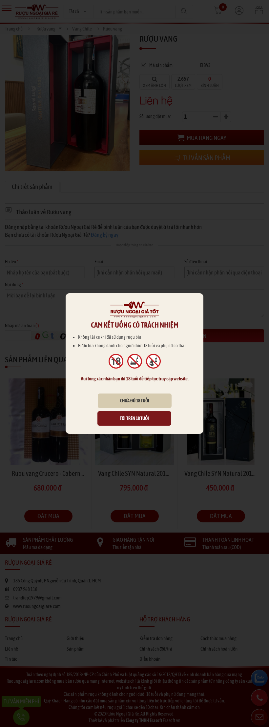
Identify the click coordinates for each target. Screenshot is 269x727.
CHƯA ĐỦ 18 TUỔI (134, 400)
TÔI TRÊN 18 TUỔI (134, 418)
